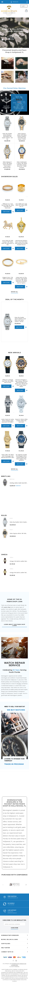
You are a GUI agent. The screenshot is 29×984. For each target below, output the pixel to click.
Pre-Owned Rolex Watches (14, 88)
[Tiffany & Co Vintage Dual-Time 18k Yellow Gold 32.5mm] (7, 364)
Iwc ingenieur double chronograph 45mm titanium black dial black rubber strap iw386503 (21, 457)
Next (26, 884)
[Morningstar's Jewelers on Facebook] (13, 960)
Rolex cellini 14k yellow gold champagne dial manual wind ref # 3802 (7, 456)
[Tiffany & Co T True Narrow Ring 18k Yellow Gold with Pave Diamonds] (7, 188)
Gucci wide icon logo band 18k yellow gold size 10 (21, 205)
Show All (14, 292)
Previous (3, 884)
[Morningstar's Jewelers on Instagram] (16, 960)
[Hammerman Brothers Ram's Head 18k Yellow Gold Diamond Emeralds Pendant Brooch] (21, 225)
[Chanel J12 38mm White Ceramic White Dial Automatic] (21, 404)
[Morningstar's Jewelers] (9, 10)
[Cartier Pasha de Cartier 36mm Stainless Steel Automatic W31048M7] (7, 404)
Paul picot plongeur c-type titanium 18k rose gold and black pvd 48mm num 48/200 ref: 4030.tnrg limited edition (21, 383)
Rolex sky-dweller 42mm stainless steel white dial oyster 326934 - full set (20, 319)
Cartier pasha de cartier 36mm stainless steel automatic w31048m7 (7, 420)
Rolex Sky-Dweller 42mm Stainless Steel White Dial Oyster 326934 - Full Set (7, 136)
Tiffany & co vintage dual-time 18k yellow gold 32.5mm (7, 381)
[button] (24, 6)
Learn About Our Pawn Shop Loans (14, 625)
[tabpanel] (14, 322)
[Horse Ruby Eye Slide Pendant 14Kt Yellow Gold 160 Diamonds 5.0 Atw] (7, 225)
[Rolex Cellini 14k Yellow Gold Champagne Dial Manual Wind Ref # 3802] (7, 439)
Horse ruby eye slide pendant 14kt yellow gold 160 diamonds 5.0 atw (8, 242)
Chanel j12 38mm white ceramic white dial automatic (21, 420)
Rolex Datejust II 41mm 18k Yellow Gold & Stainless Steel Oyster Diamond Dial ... (7, 164)
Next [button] (24, 46)
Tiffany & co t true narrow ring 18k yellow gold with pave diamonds (7, 206)
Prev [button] (5, 46)
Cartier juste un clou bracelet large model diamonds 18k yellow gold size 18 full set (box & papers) (21, 280)
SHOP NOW (14, 35)
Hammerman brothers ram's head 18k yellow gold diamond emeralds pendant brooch (21, 242)
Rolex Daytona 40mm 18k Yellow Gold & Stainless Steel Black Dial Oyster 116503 (21, 136)
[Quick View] (26, 327)
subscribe (14, 928)
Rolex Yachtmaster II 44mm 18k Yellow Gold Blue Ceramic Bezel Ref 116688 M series (22, 164)
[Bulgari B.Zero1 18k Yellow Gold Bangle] (7, 262)
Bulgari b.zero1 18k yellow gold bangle (7, 278)
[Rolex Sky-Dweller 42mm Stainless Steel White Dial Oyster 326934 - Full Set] (7, 322)
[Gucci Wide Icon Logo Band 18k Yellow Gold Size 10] (21, 188)
